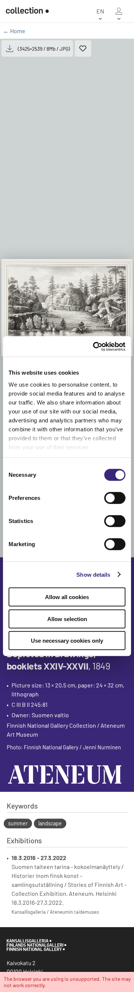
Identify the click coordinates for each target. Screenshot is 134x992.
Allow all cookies (67, 597)
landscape (50, 823)
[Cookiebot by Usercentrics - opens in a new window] (94, 346)
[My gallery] (118, 11)
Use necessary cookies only (67, 640)
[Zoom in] (67, 307)
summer (18, 823)
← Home (14, 30)
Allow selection (67, 618)
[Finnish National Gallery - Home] (24, 11)
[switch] (114, 498)
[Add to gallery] (83, 48)
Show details (93, 574)
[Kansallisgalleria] (36, 949)
